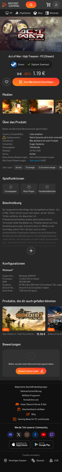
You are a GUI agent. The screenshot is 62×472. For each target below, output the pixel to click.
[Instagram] (27, 434)
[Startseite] (10, 4)
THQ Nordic (35, 147)
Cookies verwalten (31, 455)
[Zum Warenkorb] (48, 4)
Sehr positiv (35, 160)
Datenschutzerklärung (31, 391)
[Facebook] (35, 434)
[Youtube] (43, 434)
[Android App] (42, 444)
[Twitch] (51, 434)
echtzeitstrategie (47, 167)
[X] (18, 434)
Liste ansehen (36, 134)
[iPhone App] (19, 444)
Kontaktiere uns (31, 399)
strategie (30, 167)
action (19, 167)
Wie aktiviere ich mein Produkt (44, 140)
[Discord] (10, 434)
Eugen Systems (37, 144)
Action (33, 154)
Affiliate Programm (31, 395)
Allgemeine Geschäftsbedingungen (31, 387)
